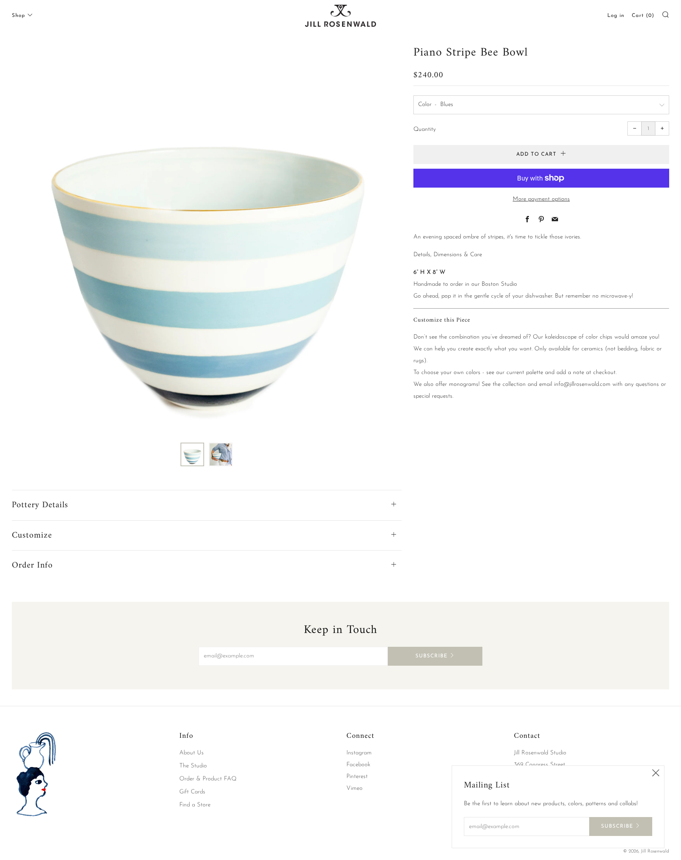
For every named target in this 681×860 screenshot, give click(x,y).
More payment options (541, 199)
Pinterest (357, 777)
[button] (192, 454)
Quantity (424, 129)
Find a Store (194, 805)
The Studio (193, 766)
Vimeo (354, 788)
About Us (191, 753)
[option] (207, 238)
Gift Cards (192, 792)
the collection (509, 384)
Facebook (358, 765)
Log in (615, 15)
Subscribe (431, 656)
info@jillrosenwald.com (582, 384)
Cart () (643, 15)
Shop (18, 15)
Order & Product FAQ (207, 779)
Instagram (359, 753)
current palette (524, 373)
